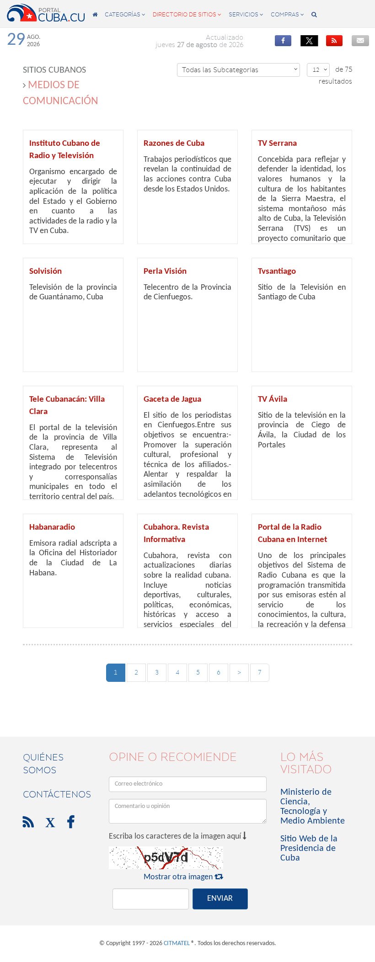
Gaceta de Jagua (172, 399)
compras (287, 14)
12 (320, 69)
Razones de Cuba (174, 143)
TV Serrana (277, 143)
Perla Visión (165, 271)
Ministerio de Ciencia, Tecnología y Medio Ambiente (312, 807)
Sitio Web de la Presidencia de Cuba (309, 848)
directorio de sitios (187, 14)
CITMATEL (177, 943)
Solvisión (45, 271)
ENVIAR (220, 898)
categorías (125, 14)
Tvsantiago (277, 271)
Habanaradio (52, 527)
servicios (246, 14)
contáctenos (57, 794)
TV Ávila (272, 399)
